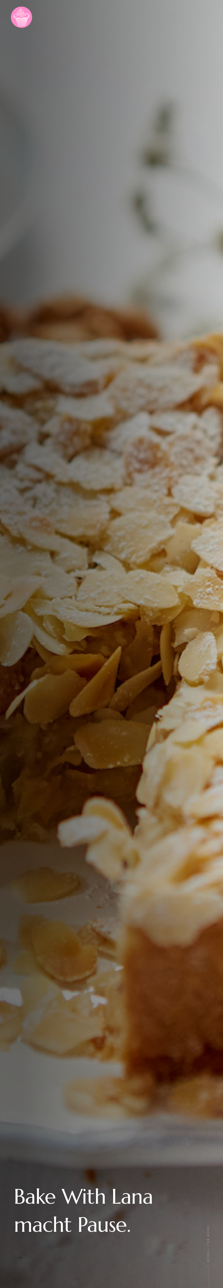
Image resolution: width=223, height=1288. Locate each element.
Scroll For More (208, 1243)
